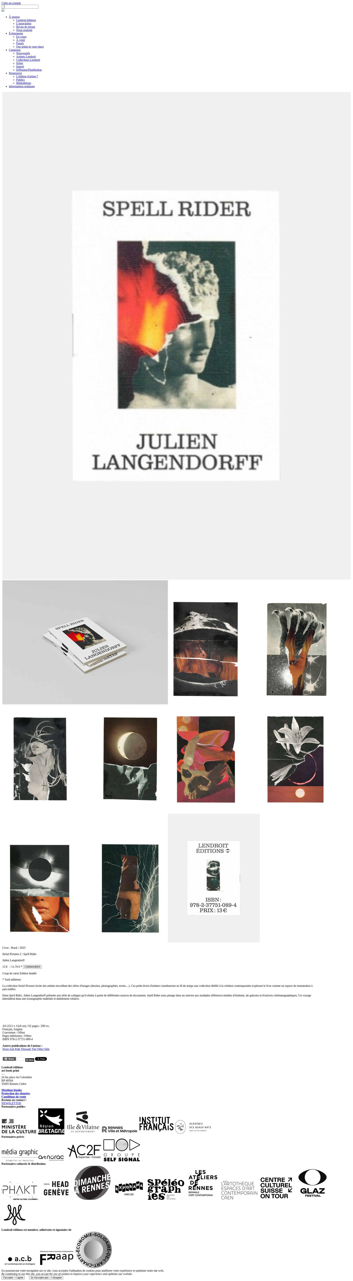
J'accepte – (13, 1277)
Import (20, 66)
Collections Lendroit (28, 59)
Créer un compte (11, 3)
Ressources (15, 73)
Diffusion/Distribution (29, 69)
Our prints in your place (30, 46)
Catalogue (15, 49)
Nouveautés (23, 53)
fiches (19, 63)
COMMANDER (32, 966)
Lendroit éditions (26, 20)
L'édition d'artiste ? (27, 76)
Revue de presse (25, 26)
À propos (14, 16)
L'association (23, 23)
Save (31, 1060)
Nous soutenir (24, 30)
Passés (20, 43)
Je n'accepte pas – (46, 1277)
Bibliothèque (23, 83)
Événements (16, 33)
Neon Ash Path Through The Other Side (25, 1049)
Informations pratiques (22, 86)
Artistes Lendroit (26, 56)
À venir (20, 40)
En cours (21, 36)
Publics (20, 79)
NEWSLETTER (11, 1103)
